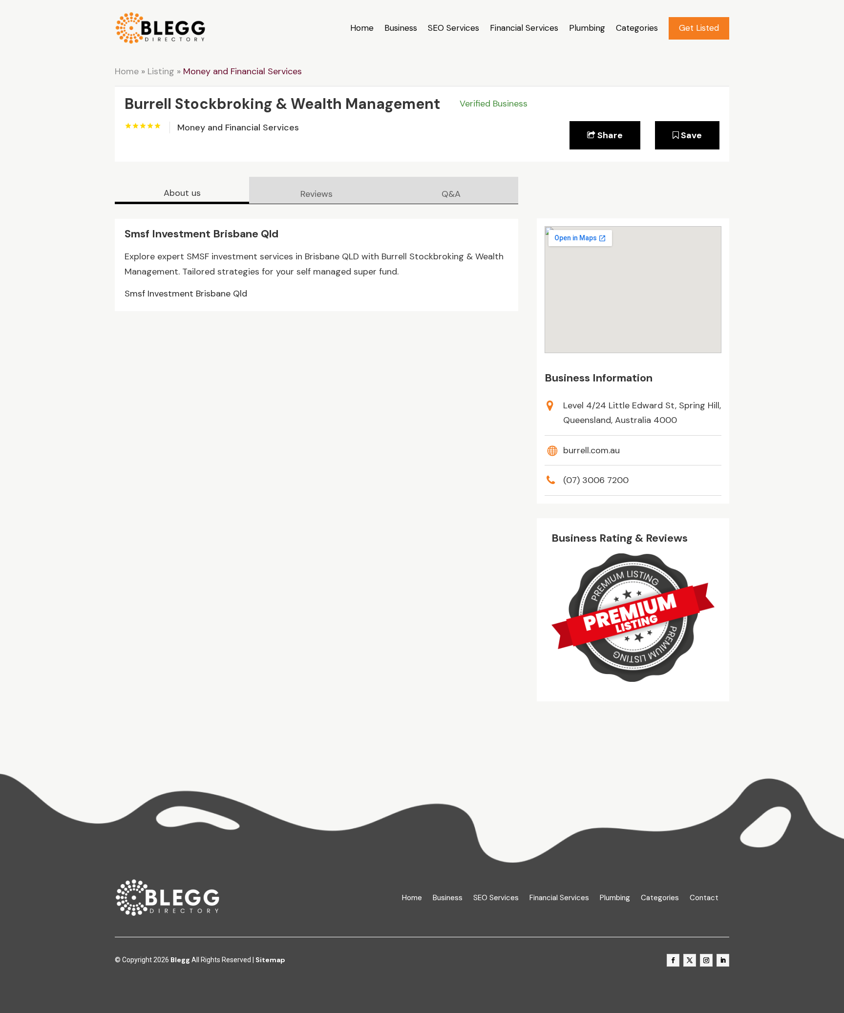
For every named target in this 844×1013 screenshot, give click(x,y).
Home (362, 27)
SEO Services (453, 27)
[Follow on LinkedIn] (723, 960)
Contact (704, 898)
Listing (161, 71)
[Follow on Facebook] (673, 960)
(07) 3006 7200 (596, 480)
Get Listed (699, 27)
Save (690, 135)
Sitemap (270, 959)
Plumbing (587, 27)
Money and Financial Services (242, 71)
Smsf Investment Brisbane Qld (186, 293)
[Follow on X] (689, 960)
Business (400, 27)
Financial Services (524, 27)
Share (609, 135)
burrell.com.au (591, 450)
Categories (637, 27)
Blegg (180, 959)
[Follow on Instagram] (706, 960)
